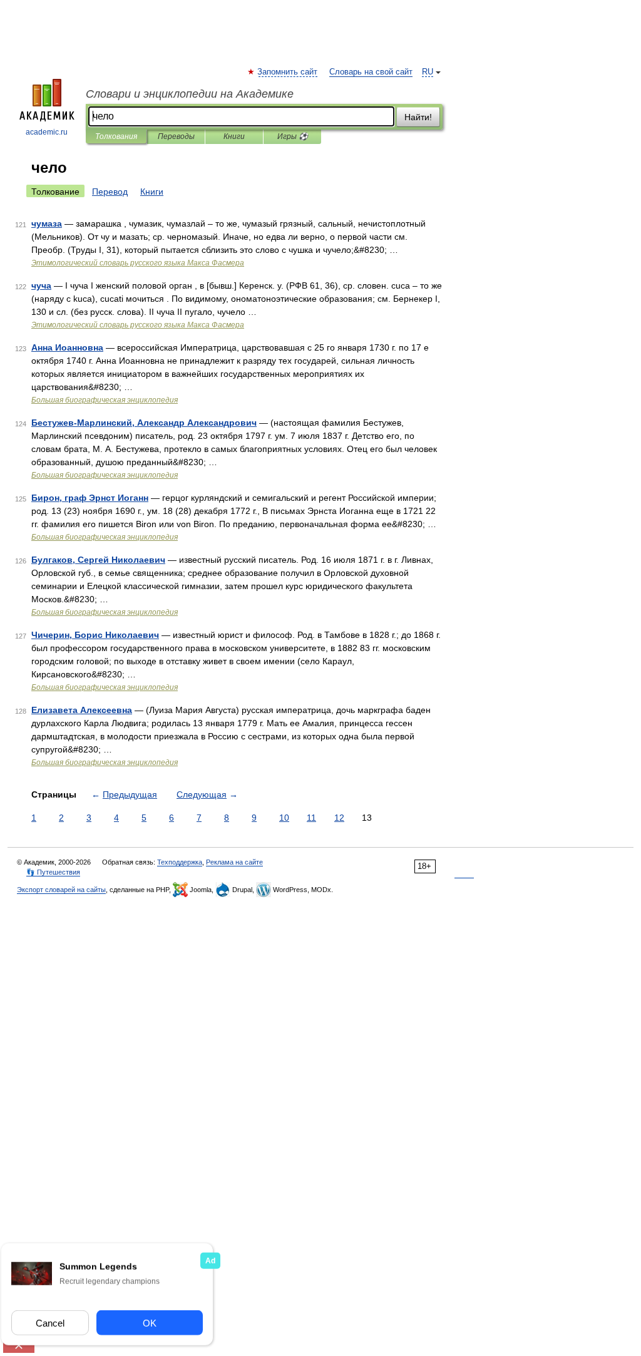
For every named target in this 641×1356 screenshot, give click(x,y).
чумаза (46, 223)
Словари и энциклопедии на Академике (190, 94)
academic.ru (47, 132)
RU (427, 72)
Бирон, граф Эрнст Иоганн (89, 498)
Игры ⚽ (292, 136)
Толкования (116, 136)
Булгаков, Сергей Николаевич (98, 560)
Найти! (418, 117)
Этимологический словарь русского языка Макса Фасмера (137, 263)
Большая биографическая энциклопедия (104, 400)
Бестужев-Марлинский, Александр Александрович (144, 423)
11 (311, 818)
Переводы (176, 136)
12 (339, 818)
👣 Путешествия (53, 872)
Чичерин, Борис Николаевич (95, 635)
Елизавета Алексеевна (81, 710)
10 (284, 818)
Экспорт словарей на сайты (61, 889)
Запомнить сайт (288, 72)
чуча (41, 285)
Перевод (110, 192)
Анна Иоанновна (67, 347)
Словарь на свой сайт (371, 72)
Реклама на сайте (234, 862)
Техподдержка (179, 862)
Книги (234, 136)
